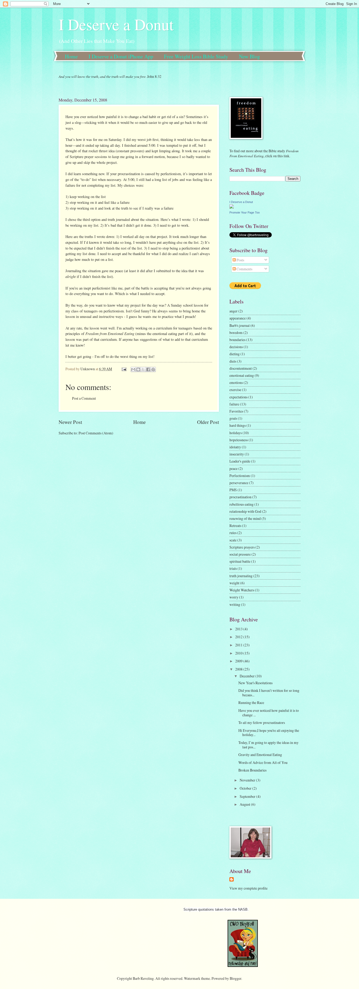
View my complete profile (248, 888)
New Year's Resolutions (255, 682)
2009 (239, 660)
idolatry (235, 446)
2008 (239, 669)
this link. (283, 155)
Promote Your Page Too (244, 212)
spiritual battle (239, 561)
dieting (234, 353)
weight (234, 582)
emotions (236, 382)
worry (233, 597)
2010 (239, 653)
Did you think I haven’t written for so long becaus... (268, 692)
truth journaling (241, 575)
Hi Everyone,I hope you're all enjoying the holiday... (268, 732)
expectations (238, 396)
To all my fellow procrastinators (261, 722)
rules (233, 532)
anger (233, 310)
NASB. (243, 909)
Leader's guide (239, 461)
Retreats (235, 525)
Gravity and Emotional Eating (260, 754)
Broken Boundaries (252, 770)
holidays (235, 432)
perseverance (238, 482)
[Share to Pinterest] (153, 369)
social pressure (240, 554)
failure (234, 404)
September (248, 796)
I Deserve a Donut (116, 24)
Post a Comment (84, 398)
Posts (240, 259)
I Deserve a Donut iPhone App (121, 56)
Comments (244, 268)
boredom (236, 332)
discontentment (240, 368)
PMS (233, 489)
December (247, 675)
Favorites (236, 411)
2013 (239, 628)
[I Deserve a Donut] (231, 207)
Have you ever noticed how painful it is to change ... (268, 712)
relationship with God (245, 511)
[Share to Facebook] (148, 369)
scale (233, 539)
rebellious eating (241, 504)
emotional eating (241, 375)
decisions (236, 346)
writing (234, 604)
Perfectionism (239, 475)
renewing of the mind (245, 518)
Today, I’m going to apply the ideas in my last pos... (268, 744)
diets (232, 361)
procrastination (240, 496)
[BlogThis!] (138, 369)
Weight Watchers (241, 589)
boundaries (237, 339)
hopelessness (238, 439)
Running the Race (251, 702)
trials (233, 568)
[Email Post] (123, 368)
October (246, 788)
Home (71, 56)
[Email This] (133, 369)
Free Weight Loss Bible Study (196, 56)
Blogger (235, 978)
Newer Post (70, 422)
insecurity (236, 454)
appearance (237, 318)
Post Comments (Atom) (96, 432)
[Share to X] (143, 369)
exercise (235, 389)
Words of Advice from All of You (263, 762)
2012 (239, 636)
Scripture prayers (242, 547)
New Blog (249, 56)
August (245, 804)
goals (233, 418)
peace (233, 468)
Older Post (208, 422)
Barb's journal (239, 325)
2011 (239, 644)
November (248, 780)
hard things (237, 425)
